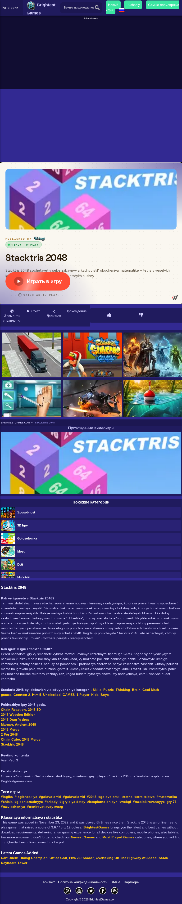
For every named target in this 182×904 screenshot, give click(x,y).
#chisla (7, 802)
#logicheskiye (26, 797)
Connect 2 (22, 695)
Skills (97, 690)
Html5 (36, 695)
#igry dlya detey (72, 802)
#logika (7, 797)
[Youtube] (79, 890)
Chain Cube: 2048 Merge (21, 739)
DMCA (115, 882)
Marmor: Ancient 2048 (18, 724)
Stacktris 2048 (12, 744)
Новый (113, 5)
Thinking (123, 690)
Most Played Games (118, 837)
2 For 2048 (9, 734)
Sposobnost (26, 512)
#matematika (167, 797)
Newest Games (83, 837)
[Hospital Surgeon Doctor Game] (31, 402)
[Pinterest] (67, 890)
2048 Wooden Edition (18, 714)
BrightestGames (96, 827)
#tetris (127, 797)
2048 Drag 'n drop (15, 719)
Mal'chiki (23, 577)
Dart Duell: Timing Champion (24, 858)
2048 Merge (10, 729)
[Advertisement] (91, 53)
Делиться (54, 316)
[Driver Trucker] (31, 355)
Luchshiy (133, 5)
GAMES (69, 695)
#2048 (91, 797)
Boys (104, 695)
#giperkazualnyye (28, 802)
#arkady (51, 802)
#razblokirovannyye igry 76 (155, 802)
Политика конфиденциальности (82, 882)
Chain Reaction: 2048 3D (21, 709)
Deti (20, 564)
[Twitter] (91, 890)
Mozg (21, 551)
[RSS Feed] (114, 890)
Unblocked (52, 695)
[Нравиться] (109, 315)
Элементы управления (12, 318)
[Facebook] (103, 890)
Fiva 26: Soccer (81, 858)
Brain (136, 690)
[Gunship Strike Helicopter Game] (92, 402)
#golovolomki (50, 797)
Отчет (35, 311)
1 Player (83, 695)
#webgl (125, 802)
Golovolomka (27, 538)
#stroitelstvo (144, 797)
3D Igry (22, 525)
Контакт (49, 882)
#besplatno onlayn (102, 802)
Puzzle (108, 690)
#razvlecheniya (13, 807)
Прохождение (76, 311)
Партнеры (131, 882)
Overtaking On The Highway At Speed (126, 858)
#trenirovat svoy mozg (45, 807)
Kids (95, 695)
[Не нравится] (141, 315)
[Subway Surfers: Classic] (92, 355)
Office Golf (58, 858)
